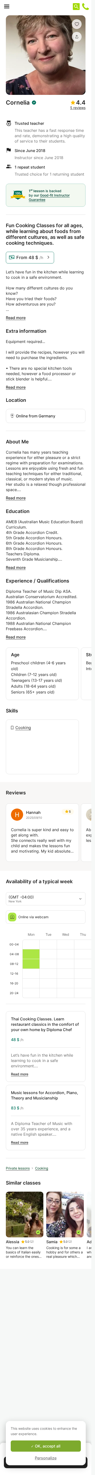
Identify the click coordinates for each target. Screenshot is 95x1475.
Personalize (46, 1458)
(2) (32, 1241)
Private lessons (18, 1168)
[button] (77, 24)
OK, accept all (47, 1446)
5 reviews (78, 108)
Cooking (23, 727)
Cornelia (18, 102)
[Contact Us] (85, 6)
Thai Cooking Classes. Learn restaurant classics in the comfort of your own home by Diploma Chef (45, 1024)
